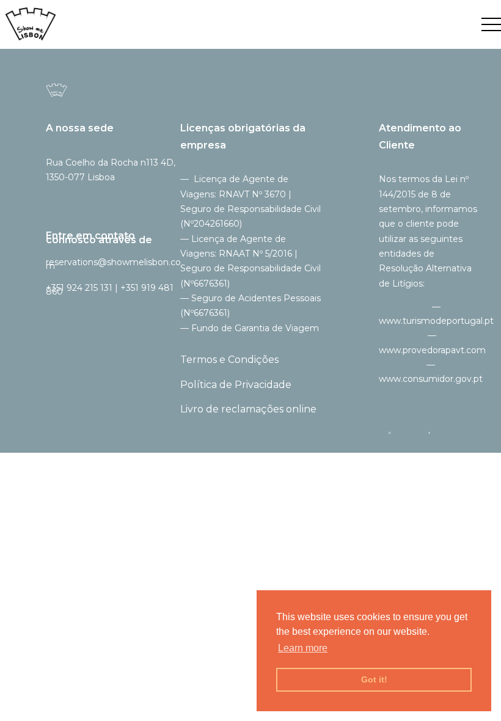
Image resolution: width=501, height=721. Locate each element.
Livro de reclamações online (248, 409)
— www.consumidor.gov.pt (431, 371)
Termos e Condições (229, 359)
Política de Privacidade (235, 384)
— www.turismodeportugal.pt (436, 313)
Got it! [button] (374, 679)
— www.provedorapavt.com (432, 342)
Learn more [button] (302, 648)
